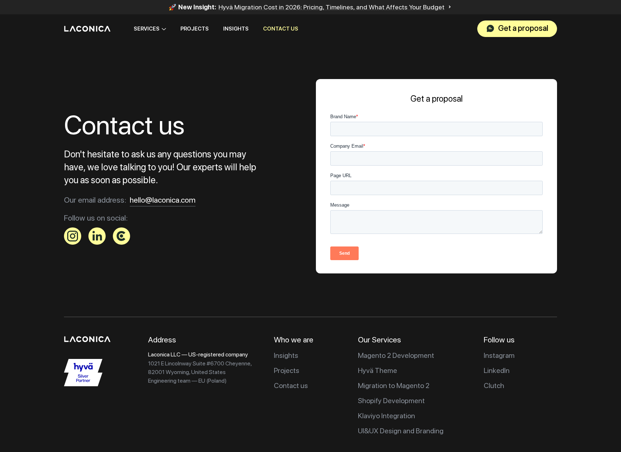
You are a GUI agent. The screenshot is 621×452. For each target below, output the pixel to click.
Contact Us (280, 29)
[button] (149, 28)
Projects (194, 29)
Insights (236, 29)
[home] (87, 28)
